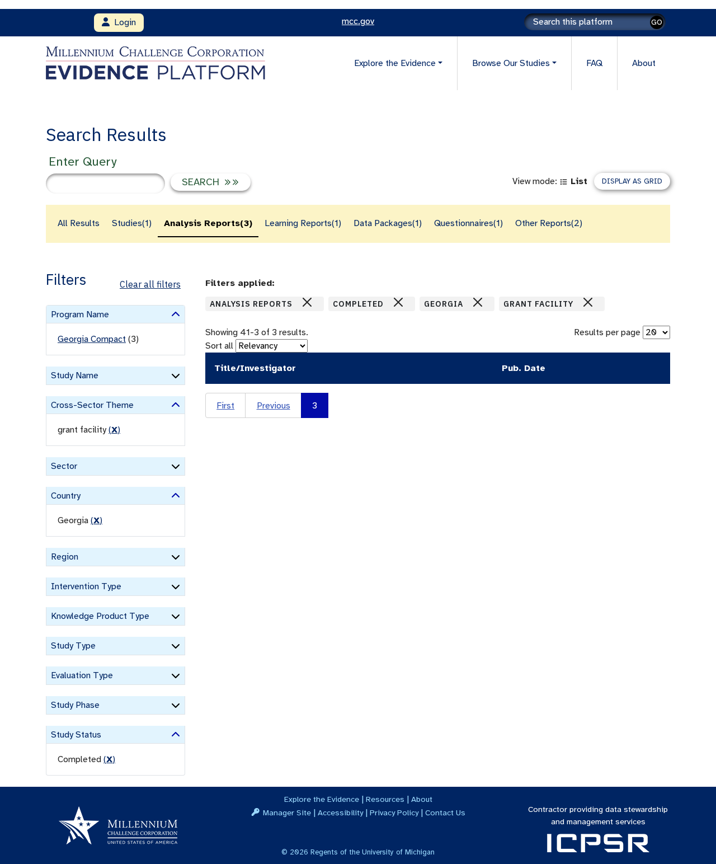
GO (656, 22)
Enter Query (82, 161)
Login (123, 22)
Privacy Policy (394, 812)
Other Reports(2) (548, 223)
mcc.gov (358, 21)
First (225, 405)
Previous (273, 405)
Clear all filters (150, 284)
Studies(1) (132, 223)
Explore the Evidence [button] (395, 63)
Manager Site (287, 812)
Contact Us (445, 812)
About (644, 63)
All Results (79, 223)
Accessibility (340, 812)
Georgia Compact (92, 339)
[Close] (307, 302)
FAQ (594, 63)
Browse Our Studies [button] (511, 63)
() (114, 429)
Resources (385, 799)
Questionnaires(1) (468, 223)
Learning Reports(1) (303, 223)
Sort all (219, 345)
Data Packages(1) (388, 223)
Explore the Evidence (321, 799)
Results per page (607, 332)
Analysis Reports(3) (208, 223)
